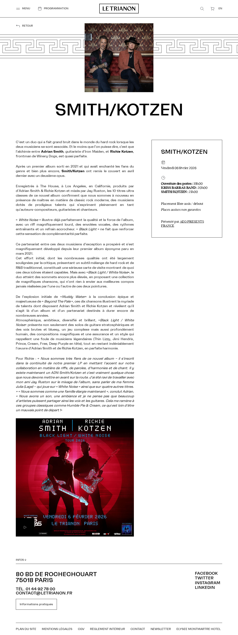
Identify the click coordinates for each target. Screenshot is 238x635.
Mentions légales (57, 629)
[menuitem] (220, 8)
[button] (23, 8)
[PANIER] (212, 9)
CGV (81, 629)
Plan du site (26, 629)
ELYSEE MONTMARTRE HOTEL (198, 629)
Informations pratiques (36, 604)
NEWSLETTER (161, 629)
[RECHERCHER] (202, 9)
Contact (138, 629)
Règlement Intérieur (107, 629)
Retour (27, 26)
